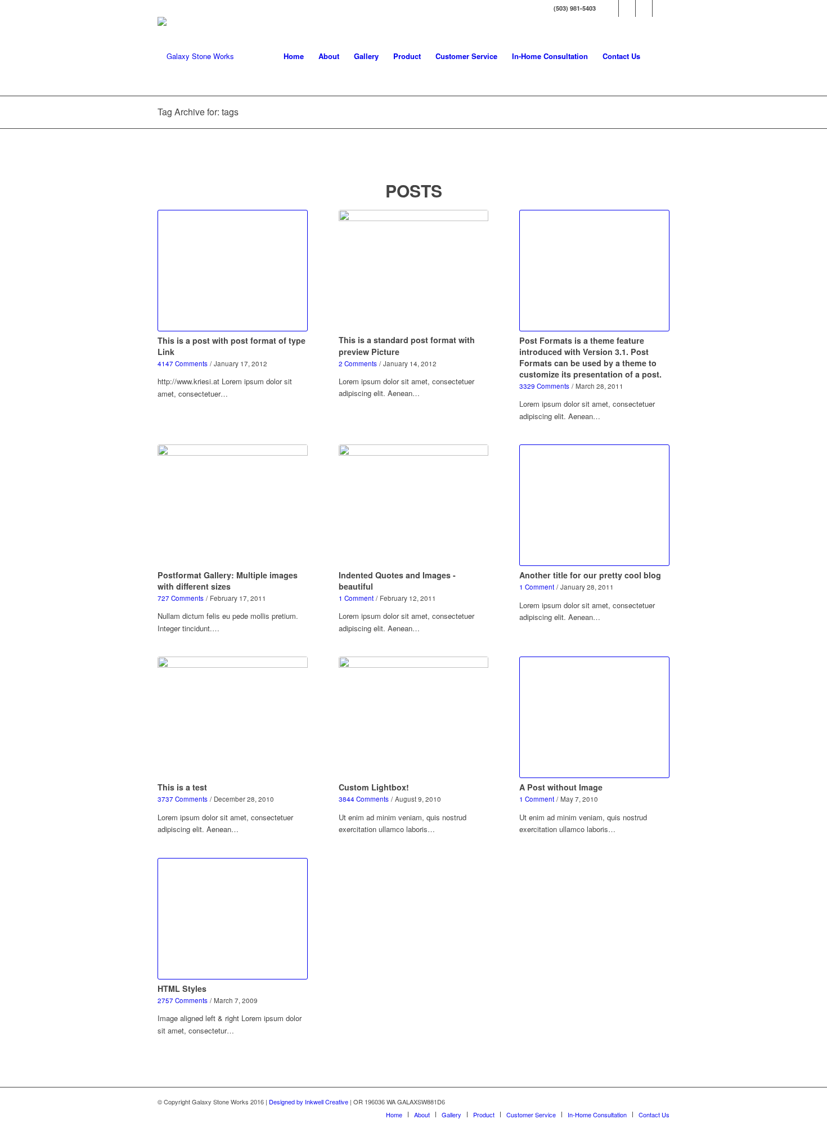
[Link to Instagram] (644, 8)
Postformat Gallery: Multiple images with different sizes (228, 580)
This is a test (182, 787)
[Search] (658, 56)
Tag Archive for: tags (198, 111)
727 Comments (181, 598)
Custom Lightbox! (374, 787)
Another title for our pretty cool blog (590, 575)
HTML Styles (182, 988)
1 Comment (356, 598)
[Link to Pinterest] (661, 8)
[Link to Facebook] (610, 8)
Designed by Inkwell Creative (308, 1101)
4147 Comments (183, 363)
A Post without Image (561, 787)
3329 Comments (544, 385)
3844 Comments (364, 798)
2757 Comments (183, 1000)
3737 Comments (183, 798)
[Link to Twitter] (627, 8)
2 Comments (358, 363)
